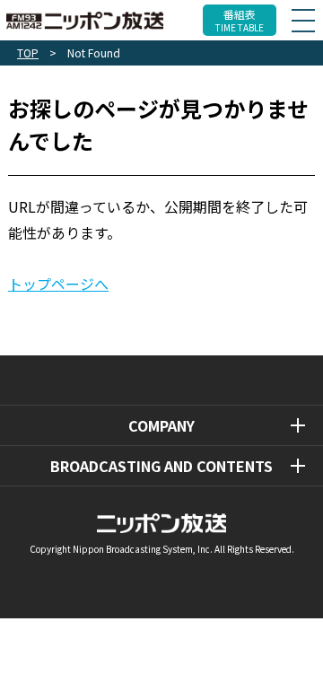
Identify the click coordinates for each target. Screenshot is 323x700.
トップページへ (58, 283)
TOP (28, 52)
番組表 (239, 20)
